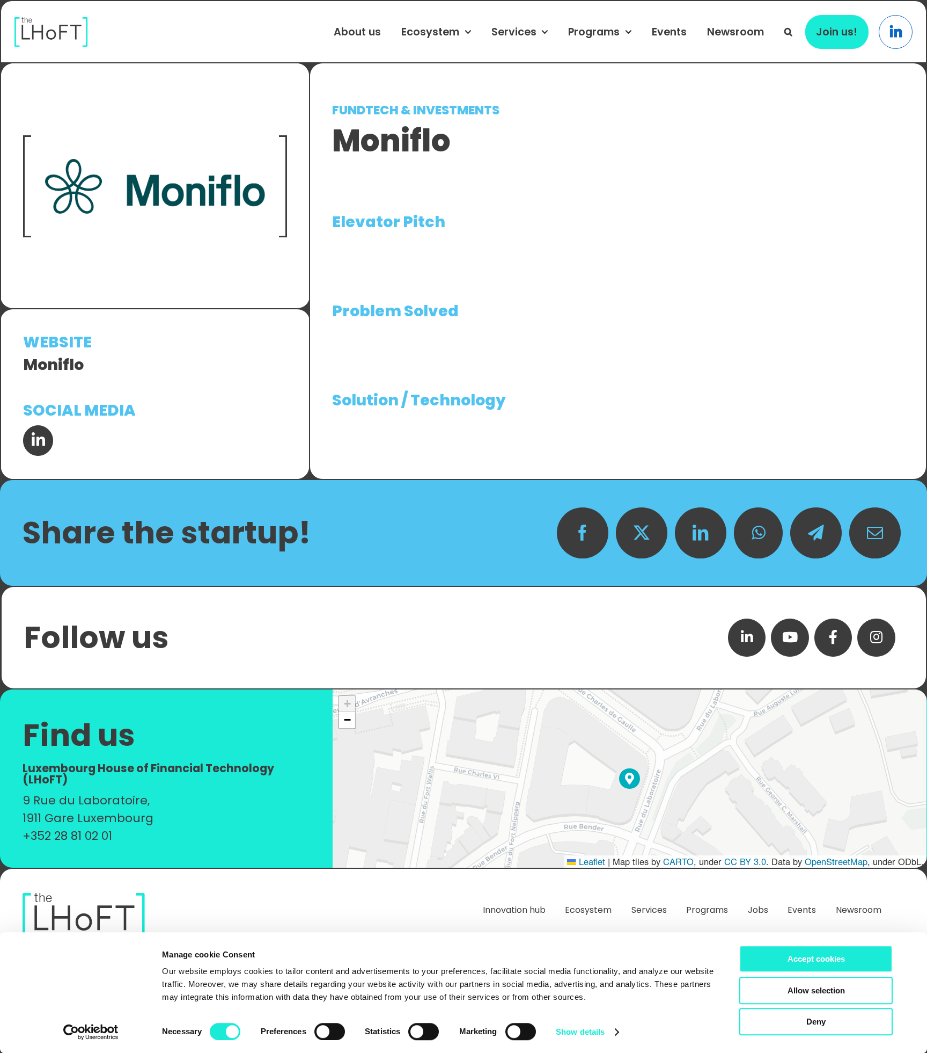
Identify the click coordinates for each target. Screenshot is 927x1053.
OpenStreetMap (836, 861)
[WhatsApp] (758, 533)
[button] (788, 32)
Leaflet (590, 861)
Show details (580, 1031)
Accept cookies (816, 958)
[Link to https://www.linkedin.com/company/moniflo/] (38, 440)
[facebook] (833, 638)
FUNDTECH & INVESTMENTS (415, 110)
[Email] (875, 533)
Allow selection (816, 990)
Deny (816, 1021)
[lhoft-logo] (51, 22)
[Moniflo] (155, 186)
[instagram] (876, 638)
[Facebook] (582, 533)
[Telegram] (816, 533)
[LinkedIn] (700, 533)
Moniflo (53, 364)
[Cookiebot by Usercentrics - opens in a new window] (91, 1032)
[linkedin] (747, 638)
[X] (641, 533)
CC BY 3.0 (745, 861)
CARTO (678, 861)
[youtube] (790, 638)
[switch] (329, 1031)
